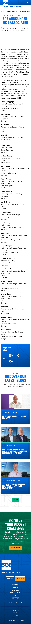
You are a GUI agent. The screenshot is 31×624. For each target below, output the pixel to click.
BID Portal (21, 579)
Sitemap (15, 615)
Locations (10, 579)
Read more (5, 422)
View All (15, 500)
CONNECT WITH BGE (15, 548)
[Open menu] (26, 2)
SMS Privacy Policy (15, 618)
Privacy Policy (15, 610)
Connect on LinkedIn (13, 350)
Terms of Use (15, 613)
